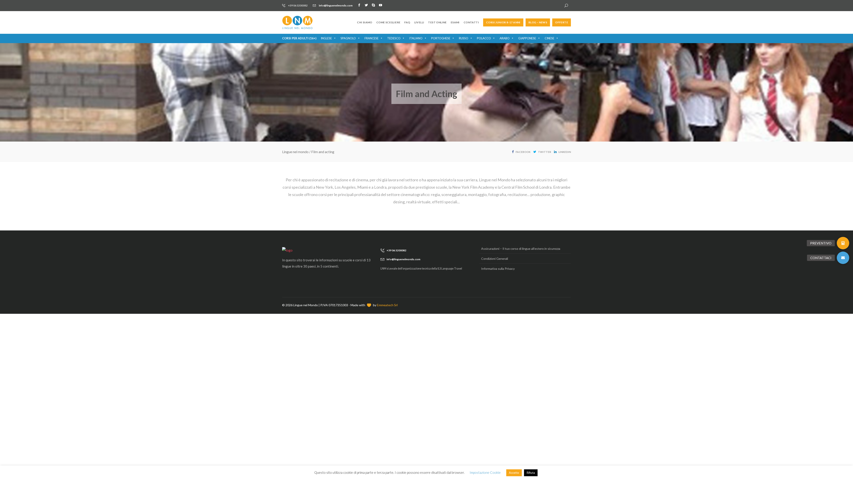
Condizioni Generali (494, 258)
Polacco (484, 38)
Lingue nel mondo (295, 152)
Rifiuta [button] (531, 472)
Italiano (416, 38)
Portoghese (440, 38)
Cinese (549, 38)
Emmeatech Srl (387, 305)
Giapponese (527, 38)
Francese (372, 38)
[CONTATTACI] (843, 258)
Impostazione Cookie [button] (485, 472)
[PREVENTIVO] (843, 243)
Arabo (505, 38)
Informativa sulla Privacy (498, 268)
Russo (463, 38)
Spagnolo (348, 38)
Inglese (326, 38)
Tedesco (394, 38)
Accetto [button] (514, 472)
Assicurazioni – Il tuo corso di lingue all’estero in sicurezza (520, 248)
